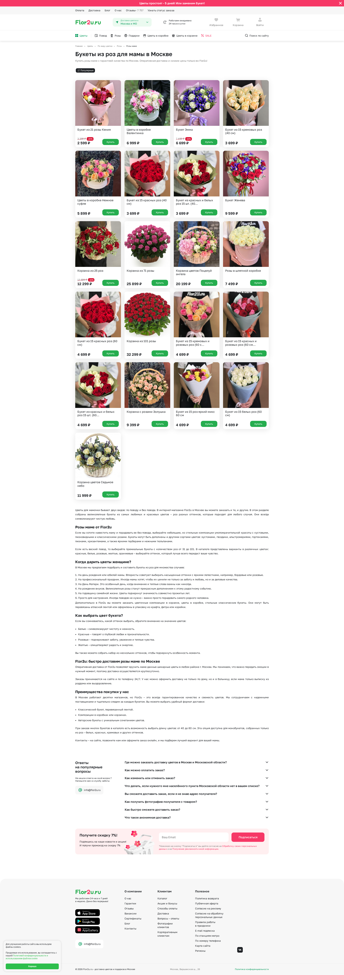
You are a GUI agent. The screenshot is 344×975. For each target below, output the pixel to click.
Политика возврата (207, 898)
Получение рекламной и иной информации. (195, 849)
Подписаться (248, 837)
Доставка (94, 10)
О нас (118, 10)
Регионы (200, 950)
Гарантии (130, 903)
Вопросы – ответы (168, 918)
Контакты (130, 928)
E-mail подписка (205, 930)
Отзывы (134, 10)
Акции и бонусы (167, 903)
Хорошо (32, 966)
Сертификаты (133, 918)
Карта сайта (202, 945)
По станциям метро (207, 935)
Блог (107, 10)
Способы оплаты (167, 908)
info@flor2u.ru (92, 789)
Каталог (162, 898)
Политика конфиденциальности (252, 969)
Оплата (79, 10)
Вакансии (131, 913)
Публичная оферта (206, 903)
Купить (110, 142)
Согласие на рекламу (208, 908)
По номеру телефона (208, 940)
